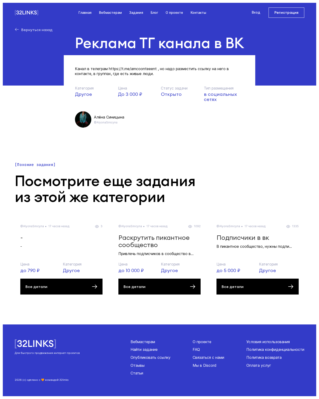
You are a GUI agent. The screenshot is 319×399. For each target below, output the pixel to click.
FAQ (196, 349)
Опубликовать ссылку (150, 357)
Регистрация (286, 12)
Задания (136, 12)
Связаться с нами (208, 357)
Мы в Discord (204, 365)
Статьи (137, 373)
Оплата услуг (258, 365)
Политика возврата (264, 357)
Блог (154, 12)
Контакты (198, 12)
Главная (85, 12)
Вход (256, 12)
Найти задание (144, 349)
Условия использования (268, 341)
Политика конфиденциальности (275, 349)
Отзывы (138, 365)
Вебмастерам (110, 12)
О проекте (174, 12)
